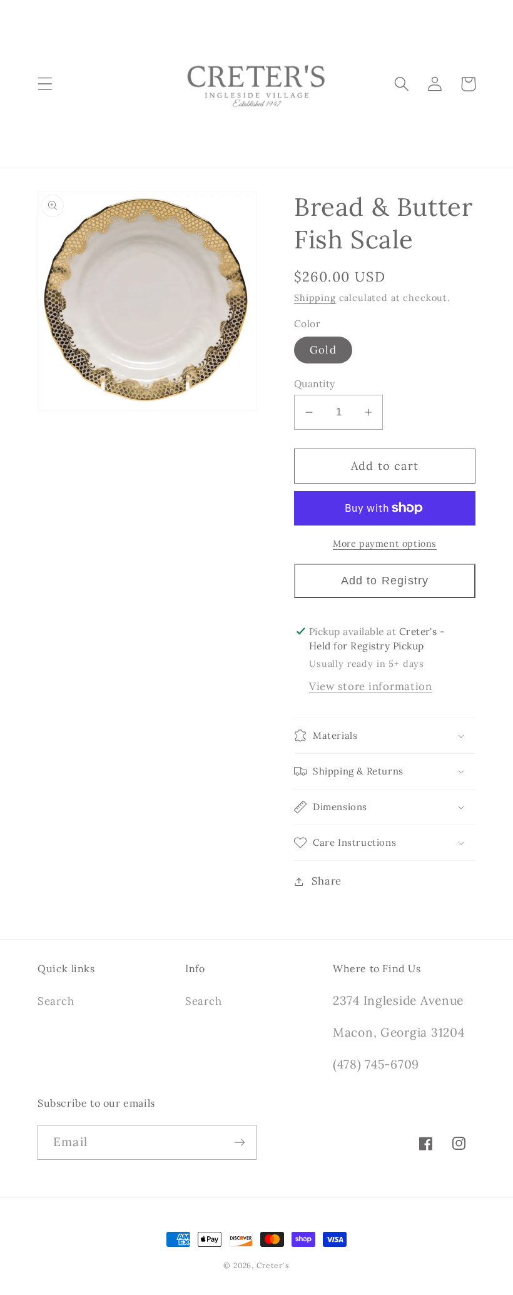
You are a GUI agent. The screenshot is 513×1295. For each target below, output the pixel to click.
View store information (370, 686)
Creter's (273, 1265)
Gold (323, 350)
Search (56, 1001)
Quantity (314, 383)
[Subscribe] (239, 1142)
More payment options (385, 543)
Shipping (315, 297)
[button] (45, 84)
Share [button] (327, 881)
